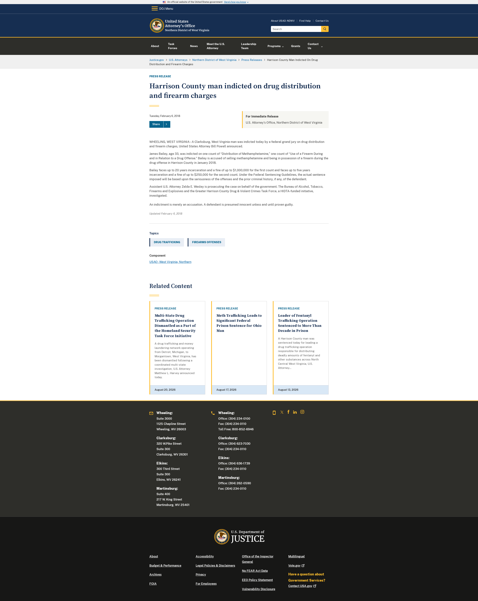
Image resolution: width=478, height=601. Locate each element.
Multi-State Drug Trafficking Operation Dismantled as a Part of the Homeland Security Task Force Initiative (175, 325)
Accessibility (205, 556)
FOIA (153, 583)
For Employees (206, 583)
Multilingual (296, 556)
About (153, 556)
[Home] (179, 32)
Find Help (305, 20)
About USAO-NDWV (283, 20)
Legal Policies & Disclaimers (215, 565)
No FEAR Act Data (255, 571)
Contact (300, 586)
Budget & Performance (165, 565)
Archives (155, 574)
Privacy (201, 574)
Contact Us (322, 20)
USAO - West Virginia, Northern (170, 262)
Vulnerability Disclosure (258, 589)
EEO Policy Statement (257, 580)
